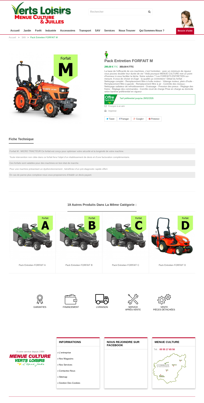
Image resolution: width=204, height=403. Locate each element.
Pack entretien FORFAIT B (79, 265)
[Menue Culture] (41, 13)
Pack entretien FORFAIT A (32, 265)
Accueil (12, 37)
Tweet (111, 119)
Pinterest (154, 119)
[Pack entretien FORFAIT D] (172, 236)
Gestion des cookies (69, 383)
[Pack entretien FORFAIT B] (79, 236)
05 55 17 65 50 (167, 349)
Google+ (139, 119)
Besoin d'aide (185, 30)
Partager (124, 119)
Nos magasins (66, 358)
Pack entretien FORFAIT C (125, 265)
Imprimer (112, 111)
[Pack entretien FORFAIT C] (125, 236)
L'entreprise (65, 352)
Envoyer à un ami (116, 106)
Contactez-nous (67, 370)
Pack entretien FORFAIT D (172, 265)
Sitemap (63, 377)
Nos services (65, 364)
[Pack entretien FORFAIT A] (32, 236)
